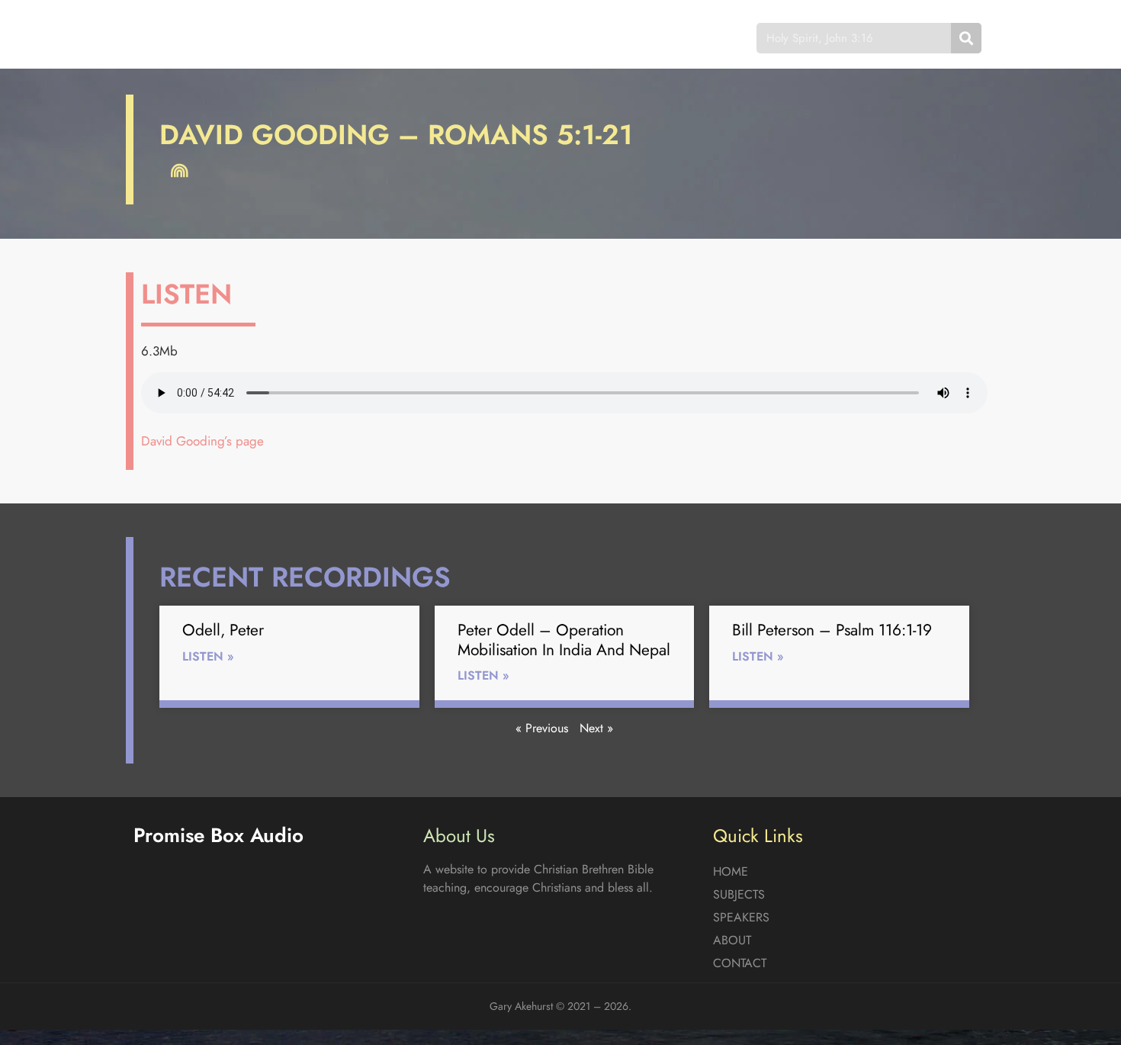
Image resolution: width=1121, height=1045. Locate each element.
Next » (596, 728)
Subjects (419, 38)
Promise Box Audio (188, 37)
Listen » (208, 656)
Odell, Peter (223, 630)
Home (342, 38)
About (591, 38)
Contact (670, 38)
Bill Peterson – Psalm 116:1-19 (832, 630)
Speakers (509, 38)
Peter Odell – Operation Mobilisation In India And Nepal (564, 640)
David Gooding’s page (202, 441)
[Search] (966, 38)
